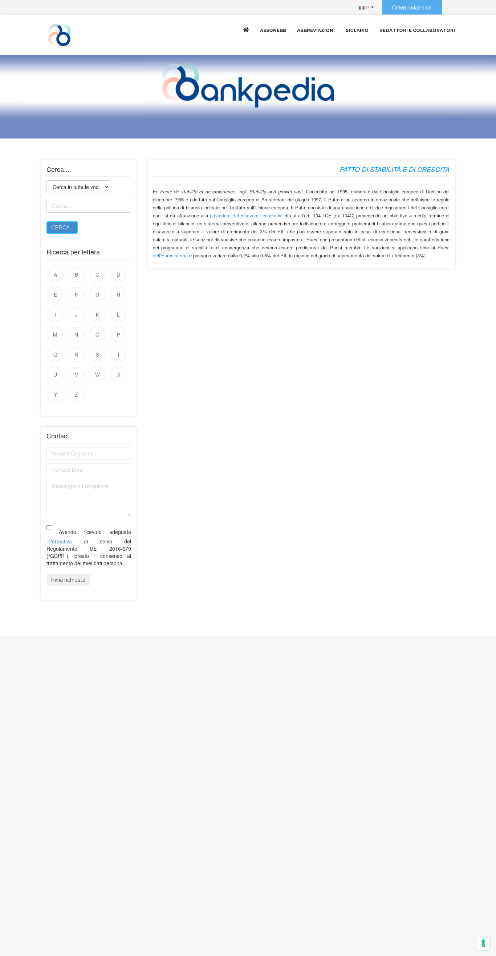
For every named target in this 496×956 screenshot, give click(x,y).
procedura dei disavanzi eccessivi (246, 215)
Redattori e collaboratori (417, 30)
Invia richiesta (68, 580)
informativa (59, 541)
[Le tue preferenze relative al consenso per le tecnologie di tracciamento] (483, 943)
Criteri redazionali (412, 7)
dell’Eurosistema (170, 255)
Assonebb (273, 30)
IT (367, 7)
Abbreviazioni (316, 30)
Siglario (357, 30)
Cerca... (62, 227)
